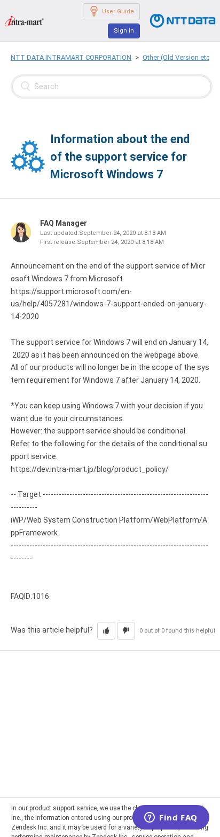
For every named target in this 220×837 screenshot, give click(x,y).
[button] (106, 630)
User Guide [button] (118, 11)
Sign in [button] (124, 30)
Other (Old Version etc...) (180, 57)
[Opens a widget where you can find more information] (170, 818)
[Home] (24, 20)
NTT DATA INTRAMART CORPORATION (71, 57)
